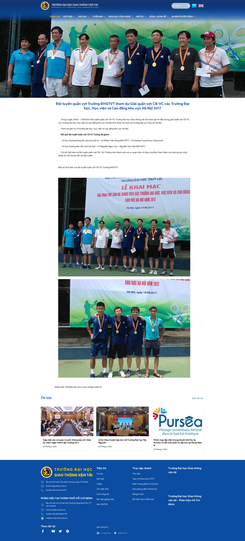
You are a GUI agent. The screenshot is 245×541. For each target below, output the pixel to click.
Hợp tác (140, 16)
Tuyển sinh (97, 16)
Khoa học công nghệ (119, 16)
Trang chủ (54, 16)
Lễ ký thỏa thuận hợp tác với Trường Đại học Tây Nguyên (122, 441)
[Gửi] (188, 6)
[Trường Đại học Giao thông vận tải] (69, 5)
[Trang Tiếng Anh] (200, 5)
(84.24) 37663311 (59, 490)
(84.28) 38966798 (60, 514)
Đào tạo (82, 16)
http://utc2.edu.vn (60, 518)
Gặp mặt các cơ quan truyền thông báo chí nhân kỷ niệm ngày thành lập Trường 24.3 (67, 441)
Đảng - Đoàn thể (158, 16)
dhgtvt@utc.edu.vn (59, 486)
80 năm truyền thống (182, 16)
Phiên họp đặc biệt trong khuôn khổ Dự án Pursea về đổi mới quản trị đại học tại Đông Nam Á (178, 443)
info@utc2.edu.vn (58, 510)
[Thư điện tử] (194, 5)
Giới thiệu (68, 16)
